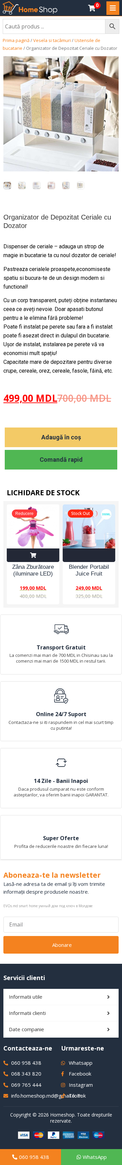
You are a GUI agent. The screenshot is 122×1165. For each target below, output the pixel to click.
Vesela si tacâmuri (52, 40)
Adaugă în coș (61, 437)
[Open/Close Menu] (112, 8)
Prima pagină (16, 40)
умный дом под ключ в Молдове (66, 905)
